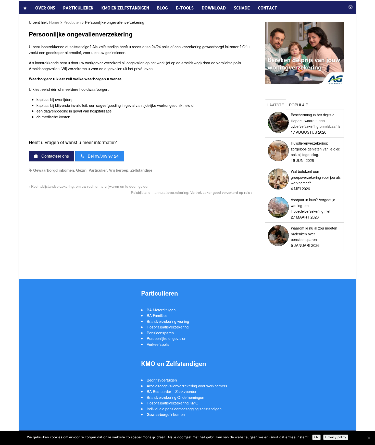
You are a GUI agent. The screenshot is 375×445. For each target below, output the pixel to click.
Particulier (98, 170)
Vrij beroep (118, 170)
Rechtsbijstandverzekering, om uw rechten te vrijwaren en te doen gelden (89, 186)
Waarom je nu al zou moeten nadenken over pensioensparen (314, 233)
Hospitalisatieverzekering (168, 326)
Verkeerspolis (158, 344)
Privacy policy (335, 437)
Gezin (81, 170)
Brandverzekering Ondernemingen (175, 397)
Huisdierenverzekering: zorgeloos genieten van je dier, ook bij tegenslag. (315, 149)
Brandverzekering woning (168, 321)
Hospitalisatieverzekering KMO (172, 402)
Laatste (275, 104)
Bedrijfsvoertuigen (162, 380)
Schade (242, 7)
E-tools (185, 7)
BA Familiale (157, 315)
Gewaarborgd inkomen (53, 170)
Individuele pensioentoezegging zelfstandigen (184, 408)
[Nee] (368, 437)
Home (54, 22)
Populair (298, 104)
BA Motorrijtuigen (161, 309)
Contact (267, 7)
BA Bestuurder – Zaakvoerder (171, 391)
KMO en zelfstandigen (125, 7)
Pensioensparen (160, 332)
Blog (162, 7)
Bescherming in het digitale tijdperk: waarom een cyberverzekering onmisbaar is (315, 120)
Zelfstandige (141, 170)
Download (214, 7)
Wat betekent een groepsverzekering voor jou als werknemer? (316, 177)
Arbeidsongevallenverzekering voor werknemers (187, 385)
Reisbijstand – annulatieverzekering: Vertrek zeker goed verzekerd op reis (191, 192)
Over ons (45, 7)
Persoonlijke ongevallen (166, 338)
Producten (72, 22)
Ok (316, 437)
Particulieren (78, 7)
